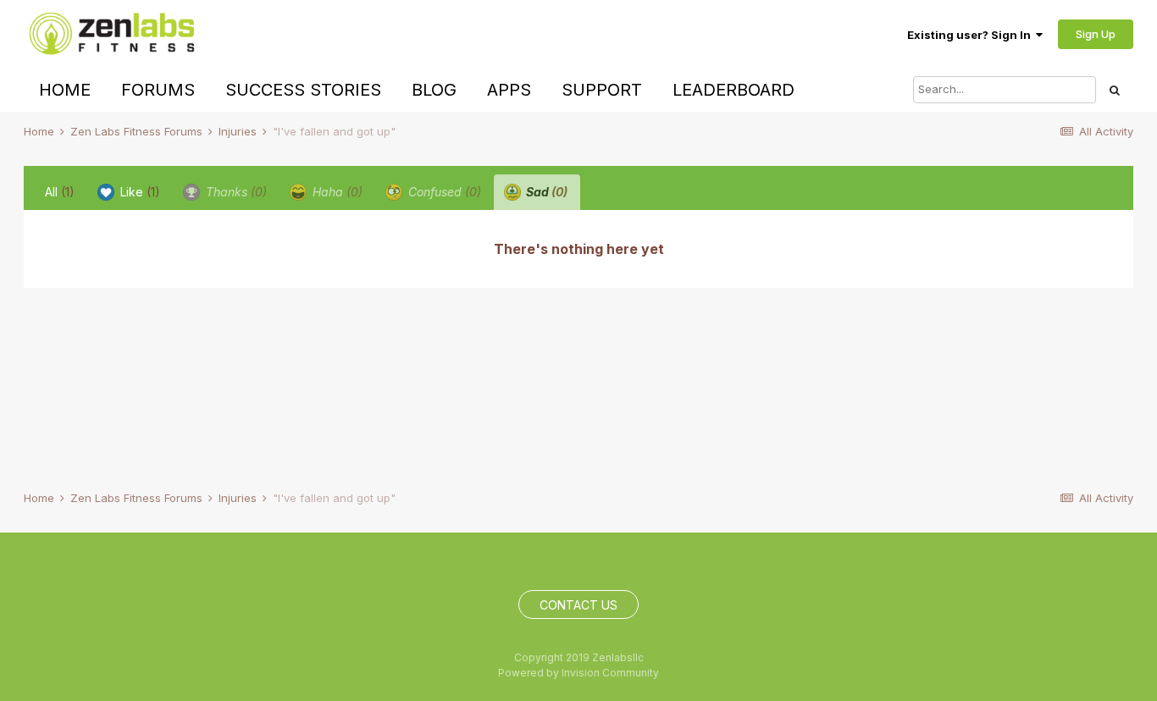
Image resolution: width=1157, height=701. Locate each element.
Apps (509, 90)
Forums (158, 90)
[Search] (1114, 89)
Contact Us (578, 605)
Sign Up (1095, 34)
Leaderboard (733, 90)
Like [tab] (138, 192)
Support (602, 90)
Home (65, 90)
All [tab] (60, 192)
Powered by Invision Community (578, 672)
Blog (434, 90)
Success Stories (303, 90)
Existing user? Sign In (971, 34)
